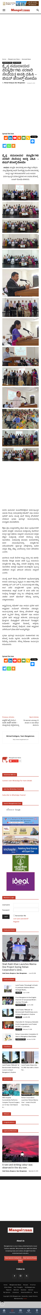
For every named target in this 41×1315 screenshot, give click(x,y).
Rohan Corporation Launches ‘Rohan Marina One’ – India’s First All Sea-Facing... (29, 1101)
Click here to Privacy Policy (27, 1259)
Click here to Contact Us (13, 1258)
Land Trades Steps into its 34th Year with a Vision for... (30, 1067)
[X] (26, 1276)
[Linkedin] (10, 138)
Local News (18, 993)
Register (16, 921)
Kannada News (26, 59)
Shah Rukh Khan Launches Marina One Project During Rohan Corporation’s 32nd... (19, 967)
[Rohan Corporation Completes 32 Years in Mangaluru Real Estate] (8, 1037)
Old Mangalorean (30, 1288)
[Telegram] (4, 146)
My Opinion (6, 1293)
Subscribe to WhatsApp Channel (14, 795)
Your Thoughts (18, 1288)
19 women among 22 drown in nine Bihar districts (31, 723)
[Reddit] (6, 138)
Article (4, 960)
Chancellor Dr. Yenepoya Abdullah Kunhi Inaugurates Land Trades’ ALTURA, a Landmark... (26, 1024)
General (30, 1290)
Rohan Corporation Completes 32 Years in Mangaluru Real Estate (26, 1035)
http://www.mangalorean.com (20, 740)
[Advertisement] (20, 35)
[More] (13, 146)
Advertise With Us (26, 1293)
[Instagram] (20, 1276)
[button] (4, 10)
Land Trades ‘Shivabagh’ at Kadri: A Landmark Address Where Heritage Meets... (26, 987)
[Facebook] (14, 1276)
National (16, 1290)
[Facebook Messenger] (33, 141)
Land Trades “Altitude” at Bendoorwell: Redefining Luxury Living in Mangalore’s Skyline (26, 1012)
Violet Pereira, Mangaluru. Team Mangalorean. (14, 973)
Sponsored (7, 1079)
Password (5, 910)
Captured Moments (10, 1131)
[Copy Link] (28, 138)
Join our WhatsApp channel (13, 789)
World (36, 1293)
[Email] (24, 138)
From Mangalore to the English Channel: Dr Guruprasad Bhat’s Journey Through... (25, 1000)
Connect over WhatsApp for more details (17, 781)
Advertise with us (10, 775)
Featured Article (9, 930)
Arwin (25, 1299)
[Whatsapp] (9, 146)
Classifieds (18, 1017)
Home (4, 59)
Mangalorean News (14, 59)
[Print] (19, 138)
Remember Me (20, 916)
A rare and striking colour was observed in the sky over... (17, 1166)
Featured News (9, 979)
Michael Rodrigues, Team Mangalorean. (14, 83)
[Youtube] (15, 138)
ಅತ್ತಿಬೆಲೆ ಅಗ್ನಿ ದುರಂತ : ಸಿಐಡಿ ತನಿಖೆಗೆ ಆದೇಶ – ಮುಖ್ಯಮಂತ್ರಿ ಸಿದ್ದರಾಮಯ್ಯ (10, 723)
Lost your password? (20, 919)
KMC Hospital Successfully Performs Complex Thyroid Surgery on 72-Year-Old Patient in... (11, 1103)
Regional (8, 1290)
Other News (8, 1288)
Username (6, 905)
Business (23, 1290)
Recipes (25, 1285)
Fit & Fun (33, 1285)
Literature (15, 1293)
